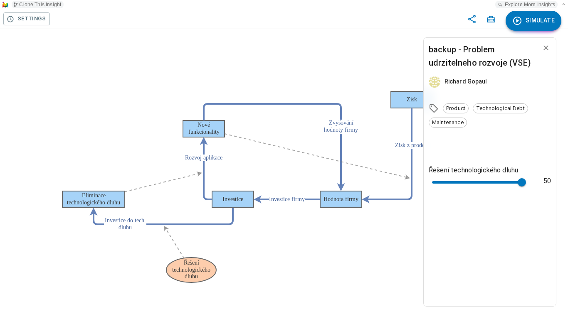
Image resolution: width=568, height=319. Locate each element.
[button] (456, 108)
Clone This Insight (40, 4)
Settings (31, 18)
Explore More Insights (530, 4)
